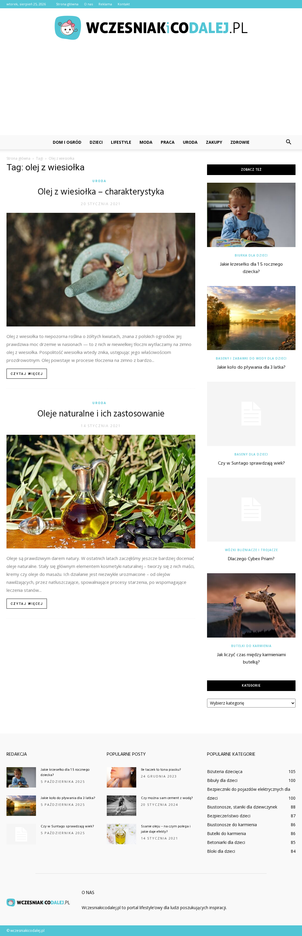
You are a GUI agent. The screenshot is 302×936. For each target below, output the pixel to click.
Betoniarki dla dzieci (226, 842)
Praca (168, 142)
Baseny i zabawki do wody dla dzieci (251, 358)
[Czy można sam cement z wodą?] (121, 805)
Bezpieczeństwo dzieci (228, 816)
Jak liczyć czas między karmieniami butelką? (251, 658)
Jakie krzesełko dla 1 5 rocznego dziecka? (251, 268)
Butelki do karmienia (251, 646)
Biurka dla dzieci (251, 255)
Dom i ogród (67, 142)
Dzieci (96, 142)
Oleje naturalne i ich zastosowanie (101, 414)
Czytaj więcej (27, 374)
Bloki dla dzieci (221, 851)
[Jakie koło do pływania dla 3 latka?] (251, 318)
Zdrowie (240, 142)
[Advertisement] (151, 91)
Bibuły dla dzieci (222, 780)
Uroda (190, 142)
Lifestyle (121, 142)
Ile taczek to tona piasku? (161, 770)
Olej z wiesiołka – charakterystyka (101, 192)
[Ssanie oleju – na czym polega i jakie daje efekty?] (121, 834)
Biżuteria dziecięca (224, 771)
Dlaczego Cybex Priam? (251, 559)
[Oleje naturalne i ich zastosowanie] (100, 491)
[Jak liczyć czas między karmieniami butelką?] (251, 605)
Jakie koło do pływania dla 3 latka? (251, 367)
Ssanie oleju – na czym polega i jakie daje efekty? (166, 829)
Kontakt (124, 4)
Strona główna (67, 4)
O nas (88, 4)
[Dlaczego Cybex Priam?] (251, 510)
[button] (288, 142)
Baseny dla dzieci (251, 454)
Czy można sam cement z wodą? (167, 798)
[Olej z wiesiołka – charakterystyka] (100, 269)
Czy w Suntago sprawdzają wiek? (251, 463)
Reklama (105, 4)
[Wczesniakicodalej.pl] (151, 28)
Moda (145, 142)
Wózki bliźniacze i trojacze (251, 550)
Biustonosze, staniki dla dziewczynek (242, 807)
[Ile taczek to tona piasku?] (121, 777)
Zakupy (214, 142)
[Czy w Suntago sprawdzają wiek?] (251, 414)
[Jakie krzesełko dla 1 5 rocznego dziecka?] (251, 215)
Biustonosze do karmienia (232, 824)
